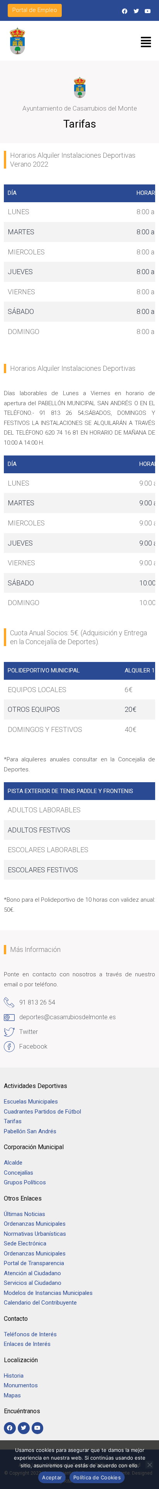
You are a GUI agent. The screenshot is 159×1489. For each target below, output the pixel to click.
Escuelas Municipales (31, 1101)
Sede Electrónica (25, 1243)
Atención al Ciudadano (32, 1273)
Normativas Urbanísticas (35, 1233)
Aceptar (52, 1477)
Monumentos (21, 1385)
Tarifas (13, 1121)
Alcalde (13, 1162)
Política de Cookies (97, 1477)
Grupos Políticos (25, 1182)
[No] (149, 1465)
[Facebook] (124, 11)
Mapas (12, 1395)
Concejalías (18, 1172)
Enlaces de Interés (27, 1344)
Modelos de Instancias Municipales (48, 1292)
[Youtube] (148, 11)
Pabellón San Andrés (30, 1131)
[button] (146, 42)
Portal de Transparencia (34, 1263)
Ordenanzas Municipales (35, 1223)
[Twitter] (136, 11)
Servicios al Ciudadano (32, 1282)
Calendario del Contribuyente (40, 1302)
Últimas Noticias (24, 1214)
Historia (14, 1375)
